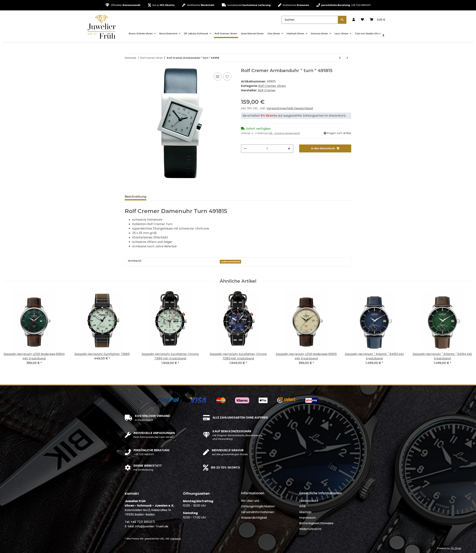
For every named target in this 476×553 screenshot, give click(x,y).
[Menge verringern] (245, 149)
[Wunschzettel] (362, 19)
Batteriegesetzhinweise (316, 523)
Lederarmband (230, 261)
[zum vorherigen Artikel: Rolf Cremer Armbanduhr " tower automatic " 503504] (340, 58)
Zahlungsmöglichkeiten (258, 506)
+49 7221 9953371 (346, 5)
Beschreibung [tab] (135, 196)
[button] (353, 19)
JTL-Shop (455, 548)
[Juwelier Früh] (103, 26)
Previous (9, 329)
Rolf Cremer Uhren (272, 86)
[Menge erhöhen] (289, 149)
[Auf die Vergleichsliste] (217, 76)
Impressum (307, 517)
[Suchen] (342, 20)
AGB (302, 506)
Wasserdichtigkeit (254, 517)
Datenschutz (308, 501)
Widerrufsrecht (310, 529)
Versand (175, 538)
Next (467, 329)
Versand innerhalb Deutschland (289, 108)
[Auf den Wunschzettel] (227, 76)
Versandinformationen (257, 512)
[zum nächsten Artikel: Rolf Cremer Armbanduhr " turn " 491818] (347, 58)
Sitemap (305, 512)
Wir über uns (250, 501)
